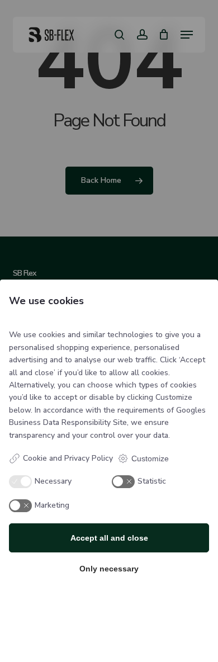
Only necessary (109, 568)
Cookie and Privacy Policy (68, 458)
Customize (150, 458)
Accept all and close (109, 537)
